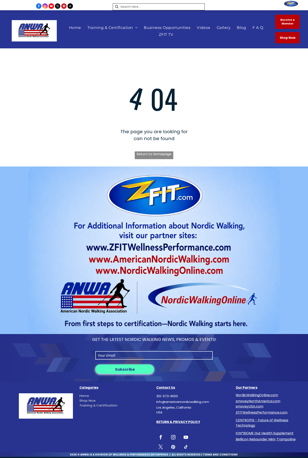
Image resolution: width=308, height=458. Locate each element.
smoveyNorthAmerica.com (258, 401)
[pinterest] (64, 6)
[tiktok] (70, 6)
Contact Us (165, 387)
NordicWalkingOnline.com (257, 395)
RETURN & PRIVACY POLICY (178, 422)
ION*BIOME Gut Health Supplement (265, 433)
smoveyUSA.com (249, 406)
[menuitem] (75, 27)
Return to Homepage (154, 154)
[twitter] (57, 6)
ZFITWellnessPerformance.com (261, 412)
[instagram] (45, 6)
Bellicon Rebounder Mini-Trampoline (266, 439)
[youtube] (51, 6)
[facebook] (38, 6)
